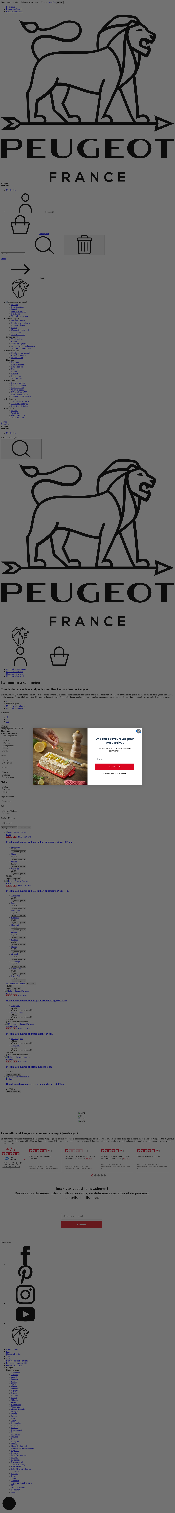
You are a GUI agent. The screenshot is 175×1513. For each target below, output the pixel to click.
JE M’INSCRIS (115, 767)
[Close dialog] (138, 731)
